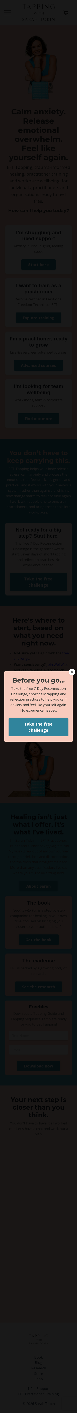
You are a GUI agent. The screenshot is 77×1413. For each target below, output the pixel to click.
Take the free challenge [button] (38, 727)
